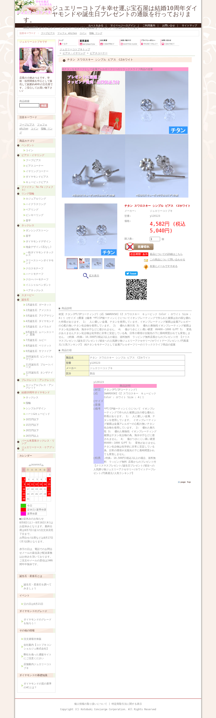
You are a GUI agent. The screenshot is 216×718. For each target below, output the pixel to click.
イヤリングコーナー (37, 171)
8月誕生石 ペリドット (38, 345)
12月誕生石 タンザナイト (39, 374)
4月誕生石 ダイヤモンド (40, 321)
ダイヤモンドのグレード (33, 611)
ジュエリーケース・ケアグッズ (38, 448)
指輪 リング (95, 33)
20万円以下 (32, 430)
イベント (24, 595)
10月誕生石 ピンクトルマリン (39, 358)
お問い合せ (168, 25)
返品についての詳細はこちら (166, 254)
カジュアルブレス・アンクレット (40, 386)
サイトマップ (189, 25)
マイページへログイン (123, 25)
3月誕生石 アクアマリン (40, 315)
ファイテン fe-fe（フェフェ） (37, 188)
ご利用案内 (149, 25)
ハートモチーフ (34, 273)
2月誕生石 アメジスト (38, 310)
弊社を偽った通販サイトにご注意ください (37, 656)
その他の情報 (27, 630)
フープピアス (48, 33)
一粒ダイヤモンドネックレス (40, 253)
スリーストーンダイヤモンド (40, 261)
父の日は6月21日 (33, 603)
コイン (83, 33)
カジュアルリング (36, 198)
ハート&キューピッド (38, 413)
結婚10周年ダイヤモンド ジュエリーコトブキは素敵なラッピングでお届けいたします (81, 27)
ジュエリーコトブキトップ (75, 49)
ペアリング (32, 209)
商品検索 (24, 101)
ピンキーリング (34, 215)
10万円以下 (32, 419)
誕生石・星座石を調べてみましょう (37, 586)
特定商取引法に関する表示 (127, 703)
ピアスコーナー (34, 165)
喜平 (28, 220)
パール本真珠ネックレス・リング (38, 442)
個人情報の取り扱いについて (90, 703)
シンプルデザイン (36, 408)
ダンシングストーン (37, 230)
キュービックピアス (37, 182)
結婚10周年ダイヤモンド (36, 392)
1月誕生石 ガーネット (38, 304)
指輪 (28, 402)
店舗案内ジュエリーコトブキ (37, 666)
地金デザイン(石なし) (38, 246)
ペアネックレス (34, 290)
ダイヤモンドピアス (37, 176)
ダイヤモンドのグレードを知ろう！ (37, 621)
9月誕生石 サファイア (38, 351)
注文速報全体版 (32, 638)
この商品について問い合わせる (167, 259)
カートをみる (95, 25)
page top (186, 482)
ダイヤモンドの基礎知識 (33, 675)
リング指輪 (28, 193)
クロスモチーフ (34, 268)
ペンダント (28, 145)
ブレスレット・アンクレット (38, 380)
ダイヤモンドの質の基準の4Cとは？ (37, 685)
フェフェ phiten (67, 33)
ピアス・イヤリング (33, 155)
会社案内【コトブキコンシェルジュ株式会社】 (37, 646)
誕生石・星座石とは (30, 576)
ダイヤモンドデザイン (38, 241)
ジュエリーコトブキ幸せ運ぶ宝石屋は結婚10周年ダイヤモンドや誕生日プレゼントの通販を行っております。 (110, 14)
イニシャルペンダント (38, 284)
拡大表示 (94, 275)
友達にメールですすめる (164, 266)
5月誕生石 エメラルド (38, 326)
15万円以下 (32, 424)
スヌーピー (28, 295)
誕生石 (25, 299)
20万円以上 (32, 435)
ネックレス (28, 225)
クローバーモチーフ (37, 279)
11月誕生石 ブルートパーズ (39, 366)
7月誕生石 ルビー (36, 340)
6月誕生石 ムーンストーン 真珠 (40, 333)
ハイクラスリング (36, 204)
